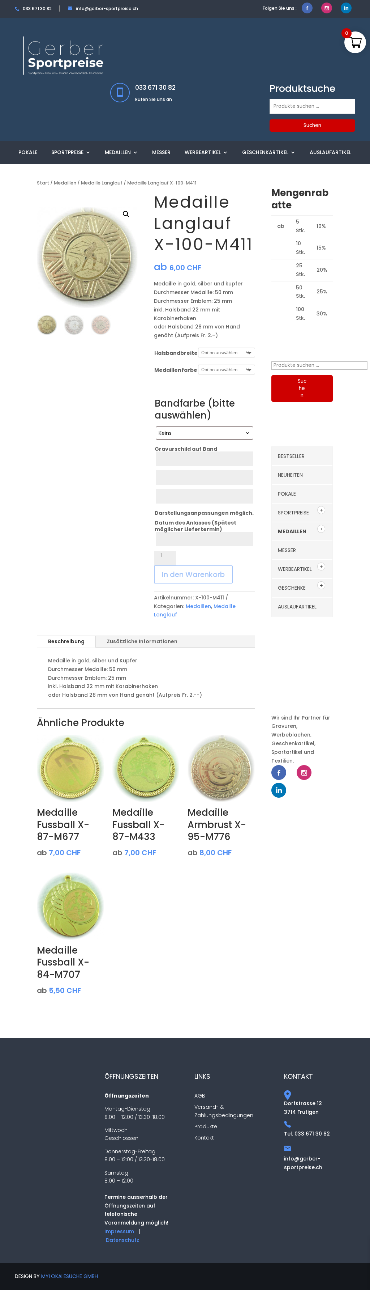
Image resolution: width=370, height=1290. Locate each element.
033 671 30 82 (155, 87)
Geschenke (292, 587)
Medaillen (118, 152)
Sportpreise (67, 152)
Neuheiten (290, 475)
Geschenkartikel (265, 152)
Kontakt (204, 1137)
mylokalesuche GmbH (69, 1276)
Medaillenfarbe (175, 370)
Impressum (119, 1231)
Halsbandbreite (176, 353)
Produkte (205, 1126)
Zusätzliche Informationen (142, 641)
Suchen (312, 125)
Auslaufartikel (330, 152)
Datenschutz (122, 1240)
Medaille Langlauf (101, 182)
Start (43, 182)
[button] (126, 214)
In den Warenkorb (193, 574)
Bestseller (291, 456)
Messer (161, 152)
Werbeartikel (203, 152)
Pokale (27, 152)
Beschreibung (66, 641)
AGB (199, 1095)
